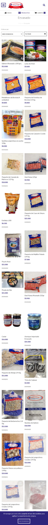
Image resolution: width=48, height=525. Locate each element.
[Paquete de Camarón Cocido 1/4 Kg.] (35, 120)
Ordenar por (5, 29)
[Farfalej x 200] (12, 203)
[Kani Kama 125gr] (35, 164)
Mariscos (27, 142)
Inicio (20, 23)
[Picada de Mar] (12, 280)
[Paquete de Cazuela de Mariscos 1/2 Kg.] (12, 164)
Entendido (24, 521)
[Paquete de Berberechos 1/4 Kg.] (12, 404)
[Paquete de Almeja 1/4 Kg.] (12, 359)
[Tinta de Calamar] (35, 363)
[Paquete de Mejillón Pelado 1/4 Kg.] (35, 241)
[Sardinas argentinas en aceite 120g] (12, 124)
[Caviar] (12, 319)
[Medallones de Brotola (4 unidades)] (12, 84)
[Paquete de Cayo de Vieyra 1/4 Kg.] (35, 200)
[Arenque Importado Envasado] (35, 319)
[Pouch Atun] (12, 244)
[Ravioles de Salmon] (35, 405)
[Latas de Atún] (35, 50)
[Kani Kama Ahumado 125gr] (35, 282)
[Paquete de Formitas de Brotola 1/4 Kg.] (35, 84)
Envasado (5, 70)
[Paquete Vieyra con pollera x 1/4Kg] (12, 449)
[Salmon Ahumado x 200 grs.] (12, 50)
